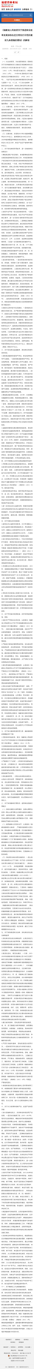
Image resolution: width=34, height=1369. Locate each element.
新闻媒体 (21, 1342)
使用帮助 (20, 1347)
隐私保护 (5, 1347)
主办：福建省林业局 (10, 1366)
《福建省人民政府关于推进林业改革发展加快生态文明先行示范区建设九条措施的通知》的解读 (17, 35)
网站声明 (13, 1350)
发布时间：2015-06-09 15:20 (11, 49)
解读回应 (17, 9)
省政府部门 (9, 1339)
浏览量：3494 (27, 49)
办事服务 (25, 9)
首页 (3, 9)
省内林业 (12, 1342)
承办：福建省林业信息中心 (22, 1366)
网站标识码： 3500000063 (11, 1353)
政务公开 (9, 9)
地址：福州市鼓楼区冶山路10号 (17, 1358)
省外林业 (26, 1339)
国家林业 (17, 1339)
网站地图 (20, 1350)
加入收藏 (27, 1347)
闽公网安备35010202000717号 (19, 1355)
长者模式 (17, 20)
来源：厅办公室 (16, 46)
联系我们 (13, 1347)
